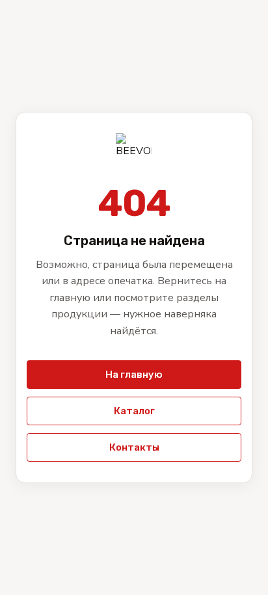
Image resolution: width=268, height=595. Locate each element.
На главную (134, 374)
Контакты (134, 447)
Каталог (134, 411)
